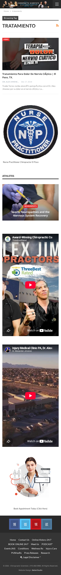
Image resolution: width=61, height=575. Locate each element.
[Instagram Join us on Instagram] (46, 524)
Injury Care (51, 548)
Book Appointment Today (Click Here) (30, 508)
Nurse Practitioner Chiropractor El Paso (20, 162)
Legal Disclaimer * (32, 557)
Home (13, 539)
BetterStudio (37, 570)
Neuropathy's (30, 206)
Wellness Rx (37, 548)
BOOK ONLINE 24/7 (18, 544)
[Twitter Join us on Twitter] (25, 524)
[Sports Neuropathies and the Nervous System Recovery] (30, 202)
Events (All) (9, 548)
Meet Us (35, 544)
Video (5, 39)
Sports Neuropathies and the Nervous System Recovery (30, 213)
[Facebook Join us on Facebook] (14, 524)
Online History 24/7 (41, 539)
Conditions (23, 548)
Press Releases (31, 553)
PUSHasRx (16, 553)
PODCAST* (47, 544)
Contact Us (23, 539)
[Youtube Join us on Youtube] (36, 524)
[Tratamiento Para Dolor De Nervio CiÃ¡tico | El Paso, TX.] (30, 54)
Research (45, 553)
